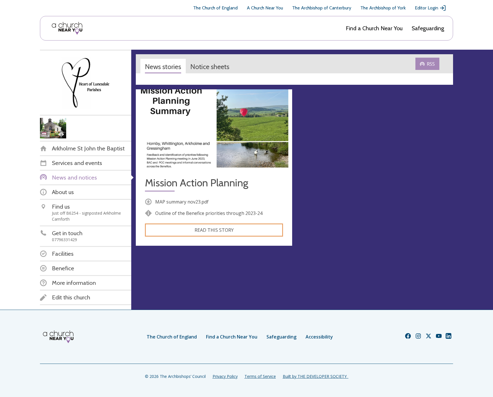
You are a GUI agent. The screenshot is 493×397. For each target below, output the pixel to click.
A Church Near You (265, 8)
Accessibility (319, 337)
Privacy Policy (225, 376)
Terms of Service (260, 376)
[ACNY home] (67, 28)
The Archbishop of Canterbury (321, 8)
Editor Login (426, 8)
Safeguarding (428, 28)
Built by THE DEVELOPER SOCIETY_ (315, 376)
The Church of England (215, 8)
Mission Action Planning (196, 183)
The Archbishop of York (383, 8)
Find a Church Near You (374, 28)
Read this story (214, 230)
